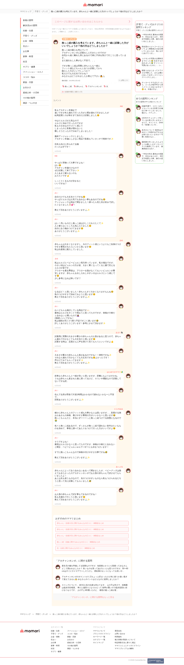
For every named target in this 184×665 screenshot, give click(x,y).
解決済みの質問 (30, 25)
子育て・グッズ (30, 36)
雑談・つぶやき (30, 103)
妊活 (25, 61)
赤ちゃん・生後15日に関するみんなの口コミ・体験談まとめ (80, 529)
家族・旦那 (28, 82)
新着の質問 (28, 20)
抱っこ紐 (68, 86)
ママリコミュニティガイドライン (128, 646)
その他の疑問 (29, 98)
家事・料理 (28, 56)
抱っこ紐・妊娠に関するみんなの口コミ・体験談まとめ (78, 542)
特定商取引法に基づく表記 (125, 643)
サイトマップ (98, 643)
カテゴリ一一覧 (99, 640)
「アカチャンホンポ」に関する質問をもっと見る (92, 597)
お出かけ (27, 87)
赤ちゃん (79, 86)
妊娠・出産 (28, 30)
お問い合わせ (120, 634)
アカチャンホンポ (95, 86)
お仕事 (26, 51)
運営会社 (118, 631)
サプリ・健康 (29, 67)
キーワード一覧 (99, 637)
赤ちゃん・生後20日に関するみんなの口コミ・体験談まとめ (80, 536)
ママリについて (99, 631)
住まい (26, 46)
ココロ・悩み (29, 77)
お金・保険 (28, 41)
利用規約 (118, 637)
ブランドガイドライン (101, 634)
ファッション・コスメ (33, 72)
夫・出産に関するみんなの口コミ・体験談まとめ (76, 548)
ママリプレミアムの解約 (124, 648)
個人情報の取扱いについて (125, 640)
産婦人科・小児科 (31, 92)
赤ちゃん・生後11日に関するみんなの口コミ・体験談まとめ (80, 523)
